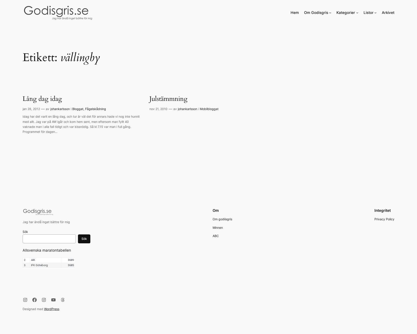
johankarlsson (60, 109)
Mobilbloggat (209, 109)
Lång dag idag (42, 99)
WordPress (51, 309)
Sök (25, 232)
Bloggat (77, 109)
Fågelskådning (95, 109)
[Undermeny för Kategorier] (357, 13)
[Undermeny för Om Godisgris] (330, 13)
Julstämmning (168, 99)
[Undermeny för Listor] (375, 13)
